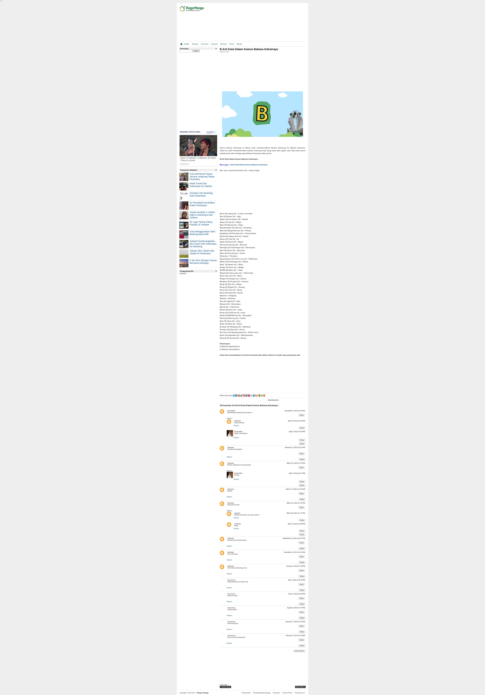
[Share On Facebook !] (236, 395)
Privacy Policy (287, 693)
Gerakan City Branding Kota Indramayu (201, 194)
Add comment (299, 651)
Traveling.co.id (300, 693)
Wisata (239, 44)
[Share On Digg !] (246, 395)
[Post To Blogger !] (257, 395)
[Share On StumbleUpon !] (244, 395)
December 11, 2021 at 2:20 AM (294, 552)
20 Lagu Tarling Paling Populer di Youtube (201, 223)
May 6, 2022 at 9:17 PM (297, 473)
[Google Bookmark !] (259, 395)
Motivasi (223, 44)
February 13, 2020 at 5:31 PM (295, 447)
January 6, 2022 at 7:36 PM (295, 566)
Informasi (204, 44)
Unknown (237, 421)
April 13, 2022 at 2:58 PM (296, 524)
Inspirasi (214, 44)
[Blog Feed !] (264, 395)
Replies (229, 418)
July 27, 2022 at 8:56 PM (296, 594)
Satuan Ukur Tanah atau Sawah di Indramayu (202, 252)
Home (186, 44)
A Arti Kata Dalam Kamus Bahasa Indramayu (249, 165)
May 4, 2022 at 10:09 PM (296, 580)
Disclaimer (276, 693)
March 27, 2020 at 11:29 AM (295, 489)
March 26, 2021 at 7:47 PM (296, 513)
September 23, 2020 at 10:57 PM (294, 538)
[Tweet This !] (234, 395)
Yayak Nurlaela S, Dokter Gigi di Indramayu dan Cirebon (202, 215)
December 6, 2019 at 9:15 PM (295, 411)
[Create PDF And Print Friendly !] (262, 395)
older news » (300, 687)
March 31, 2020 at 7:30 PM (296, 503)
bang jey (237, 513)
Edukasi (195, 44)
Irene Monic (231, 411)
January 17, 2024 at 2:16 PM (295, 622)
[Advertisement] (276, 22)
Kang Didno (238, 431)
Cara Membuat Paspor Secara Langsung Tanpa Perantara (202, 176)
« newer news (225, 687)
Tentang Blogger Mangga (261, 693)
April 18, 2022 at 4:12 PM (296, 421)
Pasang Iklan (246, 693)
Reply (302, 415)
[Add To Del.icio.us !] (241, 395)
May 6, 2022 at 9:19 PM (297, 431)
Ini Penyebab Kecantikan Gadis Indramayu (202, 204)
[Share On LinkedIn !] (254, 395)
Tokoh (231, 44)
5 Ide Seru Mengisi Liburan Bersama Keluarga (203, 261)
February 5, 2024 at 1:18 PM (295, 635)
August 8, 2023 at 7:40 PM (296, 608)
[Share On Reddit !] (251, 395)
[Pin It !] (249, 395)
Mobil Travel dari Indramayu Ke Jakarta (201, 184)
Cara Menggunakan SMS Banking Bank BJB (202, 232)
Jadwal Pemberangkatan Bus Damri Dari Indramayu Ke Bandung (203, 244)
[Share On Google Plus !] (239, 395)
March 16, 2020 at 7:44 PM (296, 463)
